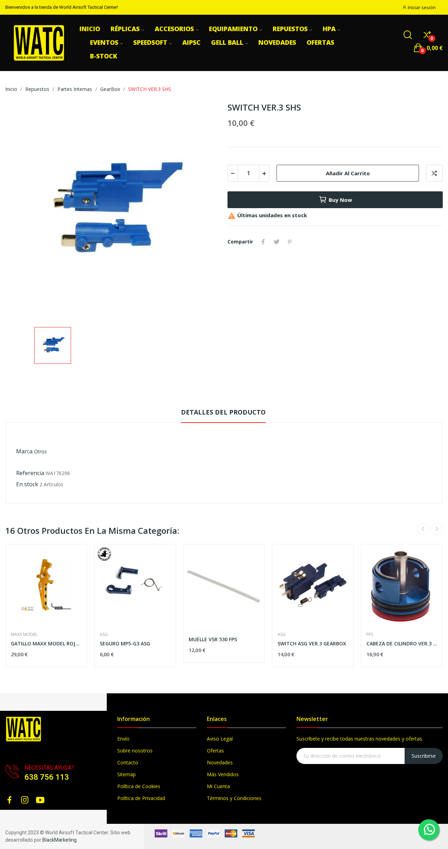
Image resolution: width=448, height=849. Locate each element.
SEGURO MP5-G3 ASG (125, 643)
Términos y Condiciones (234, 798)
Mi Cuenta (218, 786)
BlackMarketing (59, 840)
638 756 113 (46, 777)
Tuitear (276, 241)
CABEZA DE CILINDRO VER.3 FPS (401, 643)
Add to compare (434, 173)
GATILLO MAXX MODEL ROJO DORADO (46, 643)
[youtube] (40, 800)
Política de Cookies (138, 786)
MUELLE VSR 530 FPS (213, 639)
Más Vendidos (223, 774)
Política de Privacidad (141, 798)
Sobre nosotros (135, 750)
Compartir (263, 241)
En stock (27, 484)
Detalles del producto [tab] (223, 412)
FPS (369, 634)
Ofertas (215, 750)
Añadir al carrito (348, 173)
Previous (423, 529)
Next (437, 529)
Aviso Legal (220, 738)
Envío (123, 738)
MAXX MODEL (24, 634)
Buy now (340, 199)
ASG (104, 634)
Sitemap (126, 774)
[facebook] (9, 800)
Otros (40, 451)
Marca (24, 451)
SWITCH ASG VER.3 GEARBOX (312, 643)
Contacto (127, 762)
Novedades (220, 762)
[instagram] (25, 800)
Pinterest (289, 241)
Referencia (30, 473)
